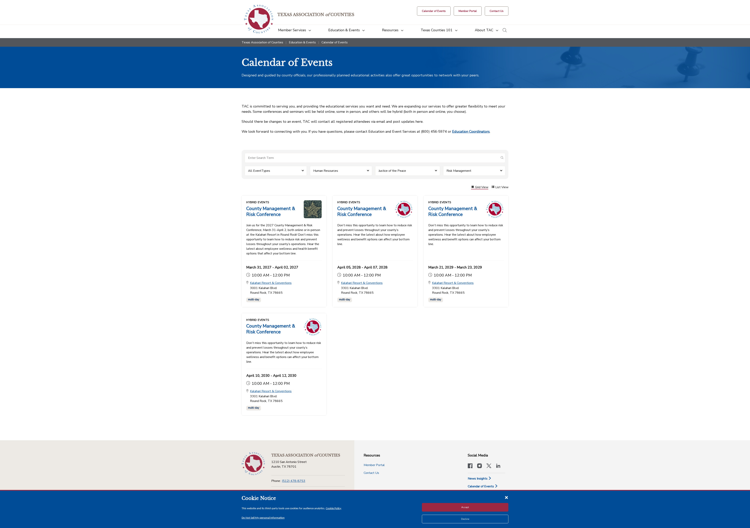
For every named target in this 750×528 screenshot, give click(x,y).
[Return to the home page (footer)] (253, 463)
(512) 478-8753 (293, 481)
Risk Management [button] (458, 171)
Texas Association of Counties (262, 42)
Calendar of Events (481, 486)
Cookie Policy (333, 508)
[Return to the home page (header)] (259, 19)
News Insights (478, 478)
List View (501, 187)
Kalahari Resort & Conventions (271, 283)
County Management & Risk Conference (270, 211)
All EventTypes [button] (259, 171)
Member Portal (374, 465)
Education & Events (302, 42)
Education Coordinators (471, 131)
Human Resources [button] (325, 171)
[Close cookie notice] (506, 497)
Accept (465, 507)
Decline (465, 519)
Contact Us (371, 473)
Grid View (481, 187)
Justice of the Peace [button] (392, 171)
